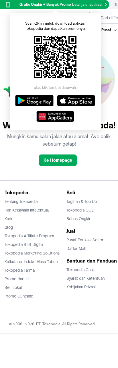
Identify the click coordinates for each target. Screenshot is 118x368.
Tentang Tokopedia (21, 201)
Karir (9, 218)
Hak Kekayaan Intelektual (27, 210)
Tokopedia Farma (20, 270)
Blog (9, 227)
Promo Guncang (19, 296)
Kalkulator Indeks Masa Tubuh (31, 261)
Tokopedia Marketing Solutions (32, 253)
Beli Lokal (13, 287)
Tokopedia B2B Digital (24, 244)
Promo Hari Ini (17, 279)
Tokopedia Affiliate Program (29, 236)
